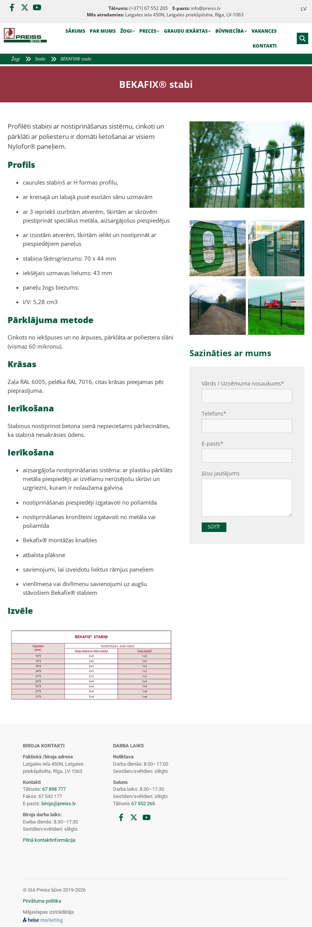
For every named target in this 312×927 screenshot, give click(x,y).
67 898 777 (54, 789)
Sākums (75, 31)
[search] (302, 38)
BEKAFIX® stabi (75, 59)
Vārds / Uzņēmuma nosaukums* (243, 384)
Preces (147, 31)
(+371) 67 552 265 (148, 8)
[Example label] (24, 7)
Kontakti (265, 46)
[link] (127, 31)
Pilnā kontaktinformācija (49, 840)
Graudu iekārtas (186, 31)
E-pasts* (212, 444)
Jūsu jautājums (221, 473)
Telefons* (214, 414)
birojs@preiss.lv (58, 803)
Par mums (103, 31)
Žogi (126, 31)
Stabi (40, 59)
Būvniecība (229, 31)
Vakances (264, 31)
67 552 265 (143, 803)
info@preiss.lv (206, 8)
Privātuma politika (42, 901)
